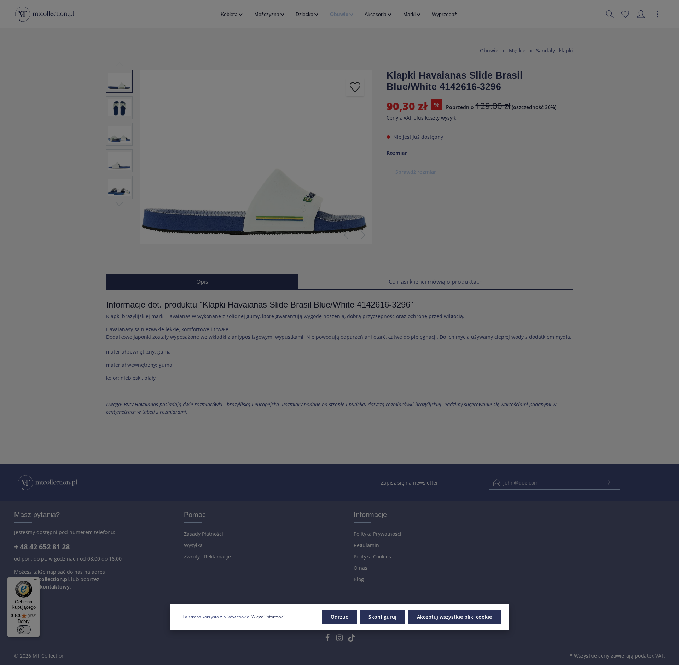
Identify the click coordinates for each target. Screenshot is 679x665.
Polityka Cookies (372, 556)
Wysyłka (193, 545)
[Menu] (35, 581)
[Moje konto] (641, 14)
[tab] (202, 281)
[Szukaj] (610, 14)
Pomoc (195, 514)
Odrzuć (339, 616)
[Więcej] (658, 14)
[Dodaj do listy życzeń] (355, 87)
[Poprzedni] (346, 235)
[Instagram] (340, 639)
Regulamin (366, 545)
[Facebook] (328, 639)
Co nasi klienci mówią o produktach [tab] (436, 282)
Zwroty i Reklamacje (207, 556)
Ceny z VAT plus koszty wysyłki (422, 118)
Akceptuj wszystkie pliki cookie (454, 616)
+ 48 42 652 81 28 (42, 546)
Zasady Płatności (203, 534)
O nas (360, 567)
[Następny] (363, 235)
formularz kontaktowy (42, 586)
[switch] (24, 629)
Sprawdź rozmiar (415, 171)
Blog (359, 579)
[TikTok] (351, 639)
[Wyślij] (609, 482)
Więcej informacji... (270, 617)
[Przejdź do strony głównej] (44, 14)
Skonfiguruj (382, 616)
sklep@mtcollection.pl (41, 579)
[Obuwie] (342, 14)
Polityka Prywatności (377, 534)
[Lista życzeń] (625, 14)
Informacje (370, 514)
